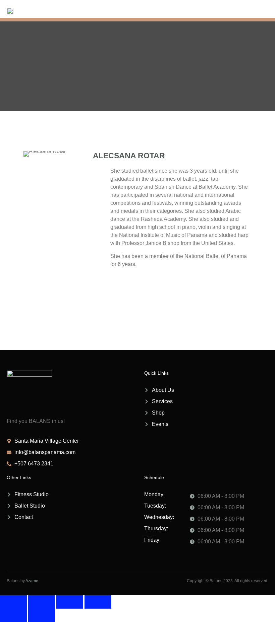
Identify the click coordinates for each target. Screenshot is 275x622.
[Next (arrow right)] (41, 615)
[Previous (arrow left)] (13, 615)
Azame (31, 581)
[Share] (69, 602)
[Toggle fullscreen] (41, 602)
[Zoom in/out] (13, 602)
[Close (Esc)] (98, 602)
